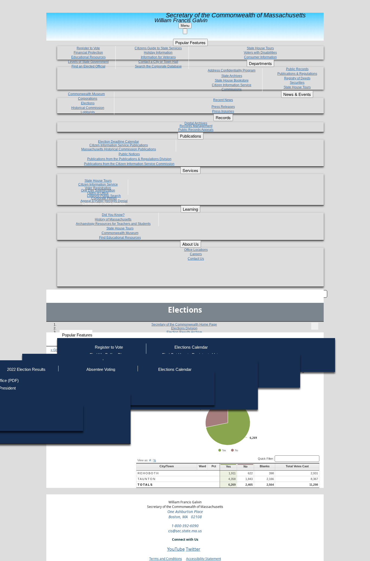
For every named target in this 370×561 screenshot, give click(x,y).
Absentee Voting (100, 369)
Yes (228, 466)
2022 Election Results (26, 369)
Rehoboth (148, 473)
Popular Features (77, 335)
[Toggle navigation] (314, 326)
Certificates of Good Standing (103, 203)
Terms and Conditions (165, 558)
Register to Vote (109, 347)
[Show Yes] (222, 450)
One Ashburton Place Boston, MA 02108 (185, 514)
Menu (185, 26)
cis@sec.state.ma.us (185, 530)
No (246, 466)
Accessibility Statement (203, 558)
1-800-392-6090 (185, 525)
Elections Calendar (191, 347)
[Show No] (234, 450)
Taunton (147, 479)
